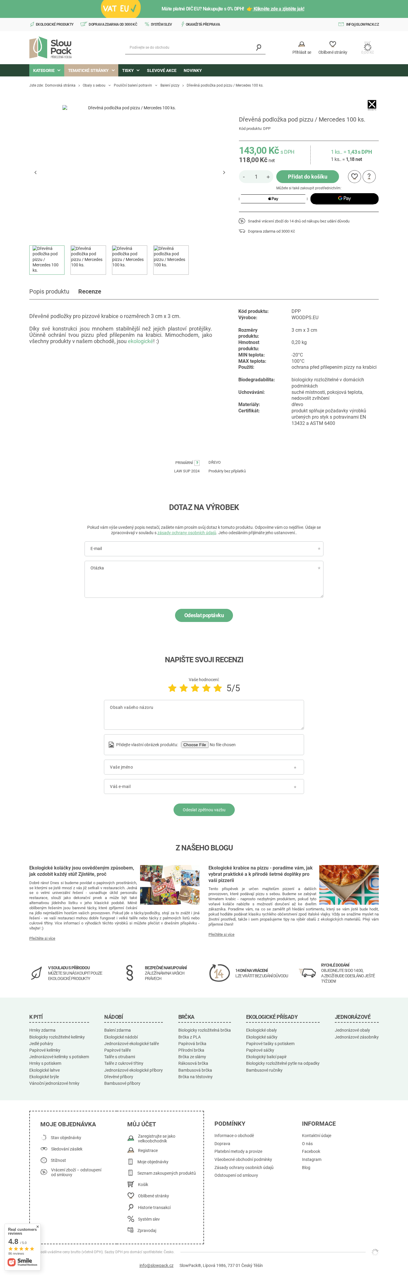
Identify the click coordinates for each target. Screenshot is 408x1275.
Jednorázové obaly (352, 1030)
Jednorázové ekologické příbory (133, 1070)
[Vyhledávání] (259, 47)
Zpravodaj (146, 1230)
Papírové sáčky (260, 1050)
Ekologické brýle (44, 1076)
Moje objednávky (152, 1162)
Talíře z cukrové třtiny (123, 1063)
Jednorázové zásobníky (357, 1037)
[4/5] (206, 688)
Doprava (222, 1144)
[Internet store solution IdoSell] (375, 1252)
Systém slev (161, 24)
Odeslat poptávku (204, 615)
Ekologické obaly (261, 1030)
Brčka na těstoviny (195, 1076)
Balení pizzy (170, 85)
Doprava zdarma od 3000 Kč (113, 24)
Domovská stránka (60, 85)
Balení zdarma (117, 1030)
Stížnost (58, 1160)
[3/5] (195, 688)
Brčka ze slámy (192, 1056)
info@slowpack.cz (362, 24)
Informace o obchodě (234, 1135)
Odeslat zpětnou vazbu (204, 809)
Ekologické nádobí (121, 1037)
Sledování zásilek (66, 1149)
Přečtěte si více (42, 938)
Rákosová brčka (193, 1063)
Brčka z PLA (189, 1037)
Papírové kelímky (44, 1050)
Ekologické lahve (44, 1070)
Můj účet (141, 1124)
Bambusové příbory (122, 1083)
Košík (143, 1184)
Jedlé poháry (41, 1043)
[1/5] (172, 688)
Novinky (193, 70)
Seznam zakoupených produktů (166, 1173)
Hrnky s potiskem (45, 1063)
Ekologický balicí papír (266, 1056)
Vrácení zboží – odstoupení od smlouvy (76, 1172)
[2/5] (184, 688)
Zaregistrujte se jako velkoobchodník (156, 1138)
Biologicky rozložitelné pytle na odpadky (283, 1063)
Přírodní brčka (191, 1050)
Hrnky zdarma (42, 1030)
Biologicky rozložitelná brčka (204, 1030)
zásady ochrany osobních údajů (186, 532)
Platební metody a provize (238, 1151)
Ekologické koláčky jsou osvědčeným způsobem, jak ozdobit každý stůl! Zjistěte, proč (81, 871)
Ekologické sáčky (261, 1037)
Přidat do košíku (307, 176)
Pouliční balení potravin (133, 85)
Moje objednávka (68, 1124)
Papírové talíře (117, 1050)
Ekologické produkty (54, 24)
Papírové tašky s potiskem (270, 1043)
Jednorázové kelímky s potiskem (59, 1056)
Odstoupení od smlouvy (236, 1175)
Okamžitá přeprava (203, 24)
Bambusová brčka (195, 1070)
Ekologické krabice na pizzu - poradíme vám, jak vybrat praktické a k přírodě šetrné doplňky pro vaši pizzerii (260, 874)
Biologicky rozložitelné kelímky (57, 1037)
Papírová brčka (192, 1043)
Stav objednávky (66, 1138)
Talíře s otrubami (119, 1056)
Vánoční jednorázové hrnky (54, 1083)
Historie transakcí (154, 1207)
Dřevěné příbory (118, 1076)
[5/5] (218, 688)
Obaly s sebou (94, 85)
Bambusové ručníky (264, 1070)
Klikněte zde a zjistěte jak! (278, 9)
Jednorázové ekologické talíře (131, 1043)
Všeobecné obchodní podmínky (243, 1159)
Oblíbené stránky (153, 1196)
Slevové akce (162, 70)
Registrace (148, 1150)
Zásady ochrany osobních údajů (244, 1167)
